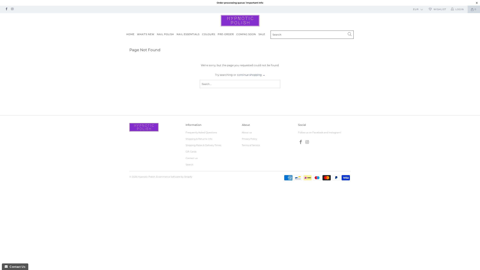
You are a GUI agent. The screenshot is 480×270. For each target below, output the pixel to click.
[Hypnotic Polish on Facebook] (6, 9)
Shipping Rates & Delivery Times (203, 145)
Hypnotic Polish (146, 176)
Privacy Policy (249, 138)
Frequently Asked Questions (201, 132)
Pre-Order (226, 34)
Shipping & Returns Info (199, 138)
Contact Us (16, 266)
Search (189, 164)
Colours (208, 34)
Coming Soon (246, 34)
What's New (145, 34)
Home (130, 34)
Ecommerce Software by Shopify (174, 176)
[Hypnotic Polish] (240, 20)
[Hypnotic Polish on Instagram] (12, 9)
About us (247, 132)
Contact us (192, 158)
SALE (262, 34)
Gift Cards (191, 151)
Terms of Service (251, 145)
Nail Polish (165, 34)
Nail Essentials (188, 34)
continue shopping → (251, 74)
